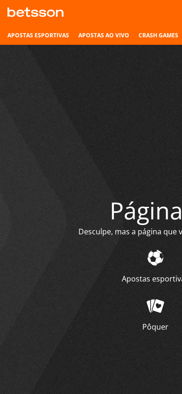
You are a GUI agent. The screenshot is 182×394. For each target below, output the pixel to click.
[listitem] (38, 35)
